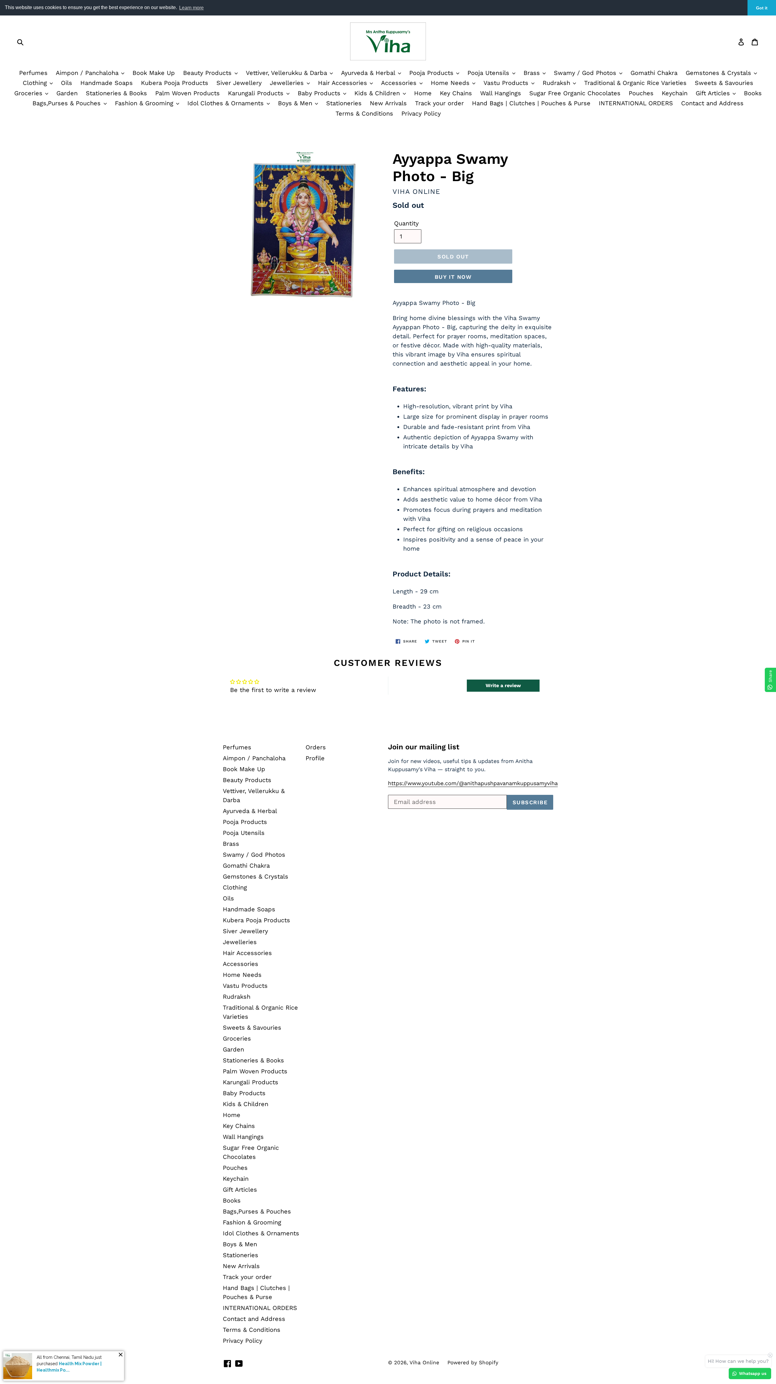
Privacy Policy (421, 113)
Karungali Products (257, 93)
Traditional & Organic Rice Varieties (635, 82)
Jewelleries (288, 82)
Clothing (36, 82)
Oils (66, 82)
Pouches (641, 93)
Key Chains (456, 93)
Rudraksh (557, 82)
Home (423, 93)
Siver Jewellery (239, 82)
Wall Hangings (500, 93)
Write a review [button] (503, 685)
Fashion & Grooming (145, 103)
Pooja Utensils (489, 72)
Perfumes (33, 72)
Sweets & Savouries (724, 82)
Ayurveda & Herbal (369, 72)
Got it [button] (762, 7)
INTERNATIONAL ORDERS (636, 103)
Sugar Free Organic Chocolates (574, 93)
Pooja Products (432, 72)
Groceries (29, 93)
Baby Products (320, 93)
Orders (316, 747)
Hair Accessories (343, 82)
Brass (532, 72)
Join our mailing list (423, 747)
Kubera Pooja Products (174, 82)
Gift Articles (714, 93)
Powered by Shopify (472, 1362)
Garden (67, 93)
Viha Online (424, 1362)
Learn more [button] (191, 7)
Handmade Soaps (106, 82)
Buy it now (453, 277)
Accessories (400, 82)
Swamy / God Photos (586, 72)
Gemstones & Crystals (719, 72)
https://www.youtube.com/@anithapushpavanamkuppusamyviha (473, 783)
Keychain (674, 93)
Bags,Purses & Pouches (67, 103)
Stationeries (344, 103)
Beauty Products (208, 72)
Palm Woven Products (187, 93)
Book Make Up (153, 72)
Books (753, 93)
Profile (315, 758)
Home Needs (451, 82)
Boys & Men (296, 103)
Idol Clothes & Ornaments (226, 103)
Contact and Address (712, 103)
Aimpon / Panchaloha (88, 72)
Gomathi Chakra (653, 72)
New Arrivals (388, 103)
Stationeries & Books (116, 93)
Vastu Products (506, 82)
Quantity (406, 223)
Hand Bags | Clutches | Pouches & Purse (531, 103)
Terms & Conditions (364, 113)
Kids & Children (378, 93)
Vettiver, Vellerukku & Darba (287, 72)
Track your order (439, 103)
